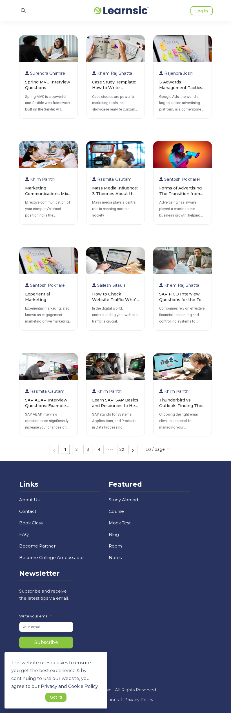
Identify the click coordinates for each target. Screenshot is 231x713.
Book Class (31, 523)
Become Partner (37, 546)
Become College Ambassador (51, 557)
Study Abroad (123, 499)
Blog (114, 534)
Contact (27, 511)
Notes (115, 557)
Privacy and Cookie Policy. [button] (70, 686)
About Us (29, 499)
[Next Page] (132, 449)
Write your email (35, 616)
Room (115, 546)
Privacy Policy (138, 699)
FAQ (24, 534)
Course (116, 511)
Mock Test (120, 523)
